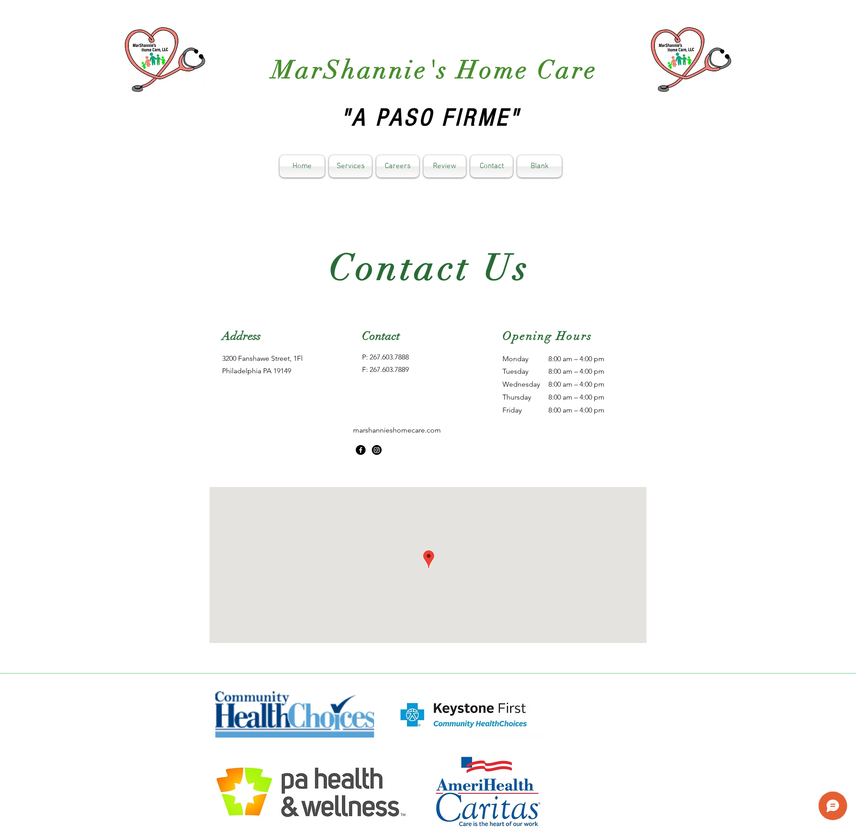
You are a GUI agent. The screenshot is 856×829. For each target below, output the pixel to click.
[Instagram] (377, 450)
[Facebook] (361, 450)
